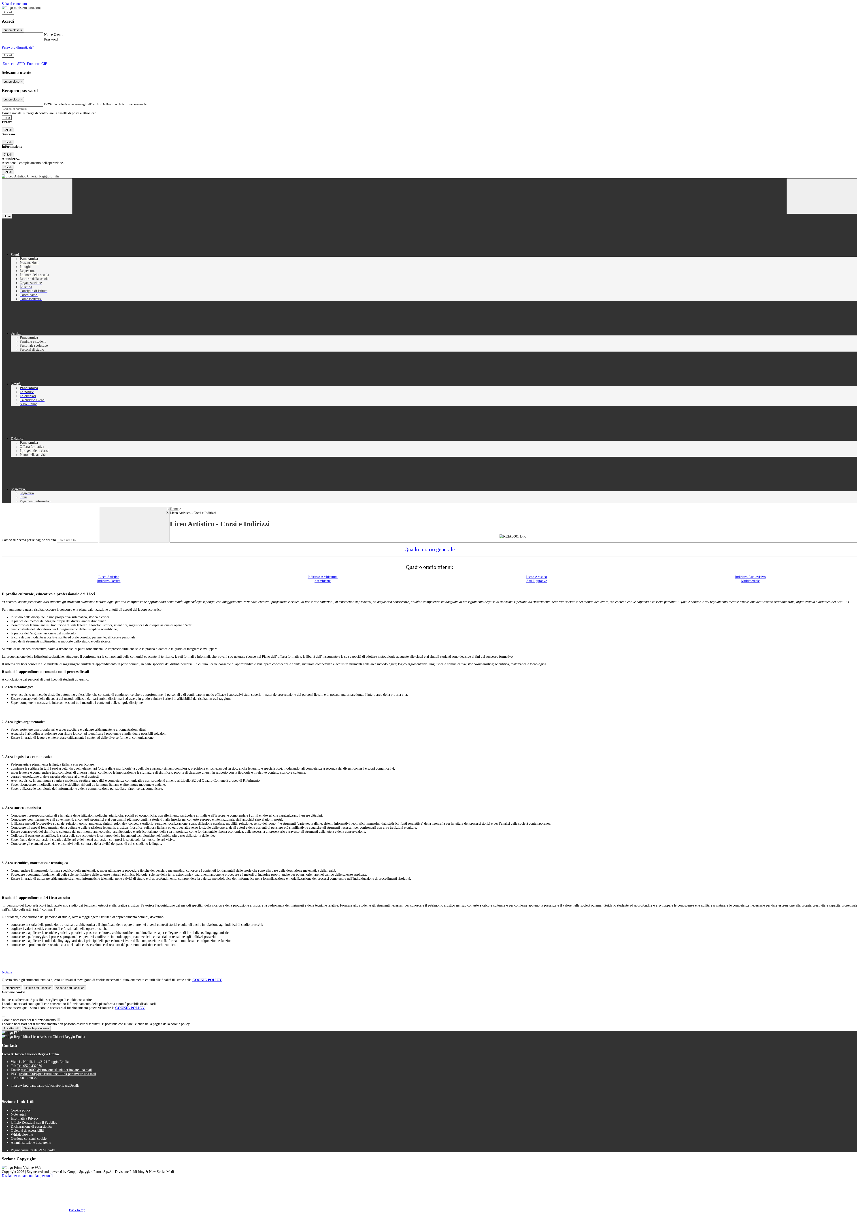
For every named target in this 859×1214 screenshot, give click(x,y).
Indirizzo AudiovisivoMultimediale (750, 579)
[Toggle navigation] (37, 196)
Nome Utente (53, 34)
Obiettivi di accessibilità (27, 1130)
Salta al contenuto (14, 4)
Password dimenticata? (18, 47)
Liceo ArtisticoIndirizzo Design (109, 579)
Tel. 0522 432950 (29, 1066)
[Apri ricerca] (822, 196)
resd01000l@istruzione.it (56, 1070)
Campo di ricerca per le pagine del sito (29, 540)
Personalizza (12, 988)
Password (51, 39)
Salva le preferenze (36, 1028)
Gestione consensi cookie (29, 1138)
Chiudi (8, 130)
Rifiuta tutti (38, 988)
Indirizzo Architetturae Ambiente (323, 579)
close (7, 216)
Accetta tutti (70, 988)
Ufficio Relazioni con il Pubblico (34, 1122)
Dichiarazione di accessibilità (31, 1126)
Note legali (18, 1114)
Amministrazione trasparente (31, 1142)
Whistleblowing (22, 1134)
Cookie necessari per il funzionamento (29, 1020)
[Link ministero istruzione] (21, 8)
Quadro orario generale (429, 549)
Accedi (8, 12)
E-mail (48, 104)
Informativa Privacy (25, 1118)
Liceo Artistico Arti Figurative (536, 579)
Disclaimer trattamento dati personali (27, 1176)
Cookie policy (21, 1110)
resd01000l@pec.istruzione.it (57, 1074)
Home (174, 509)
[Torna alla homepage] (429, 176)
